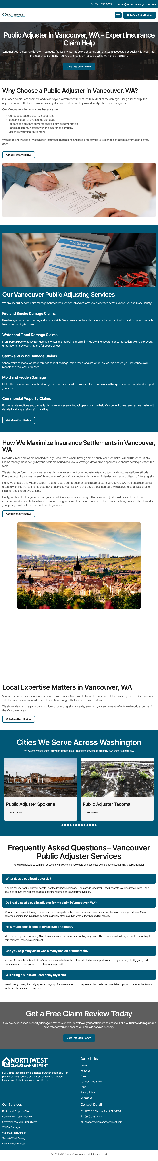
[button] (62, 825)
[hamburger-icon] (118, 15)
